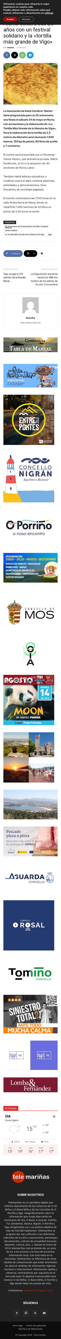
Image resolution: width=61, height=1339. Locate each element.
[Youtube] (44, 1313)
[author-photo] (30, 313)
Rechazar (26, 19)
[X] (14, 55)
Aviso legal (18, 1325)
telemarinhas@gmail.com (38, 1290)
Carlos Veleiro (11, 230)
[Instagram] (26, 1313)
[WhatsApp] (22, 55)
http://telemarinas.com (31, 323)
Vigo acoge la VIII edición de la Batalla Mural (14, 277)
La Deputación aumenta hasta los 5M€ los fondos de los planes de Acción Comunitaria (44, 279)
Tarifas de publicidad (36, 1325)
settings (49, 13)
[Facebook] (6, 55)
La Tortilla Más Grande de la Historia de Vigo (24, 234)
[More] (41, 253)
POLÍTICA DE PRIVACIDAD (30, 1329)
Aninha (10, 47)
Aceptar (10, 19)
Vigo (50, 234)
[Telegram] (30, 55)
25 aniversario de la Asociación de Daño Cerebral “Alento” (26, 226)
